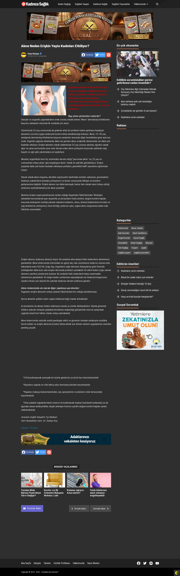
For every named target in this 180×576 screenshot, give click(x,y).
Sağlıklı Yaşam (82, 4)
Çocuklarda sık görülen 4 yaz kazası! (139, 110)
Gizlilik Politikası (62, 563)
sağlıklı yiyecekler (141, 253)
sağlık (143, 248)
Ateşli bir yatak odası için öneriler (137, 277)
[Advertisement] (66, 231)
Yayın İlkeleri (93, 563)
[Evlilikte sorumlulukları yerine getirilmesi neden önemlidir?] (138, 63)
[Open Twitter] (145, 563)
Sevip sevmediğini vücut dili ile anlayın (140, 290)
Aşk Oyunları (123, 233)
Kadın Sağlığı (64, 4)
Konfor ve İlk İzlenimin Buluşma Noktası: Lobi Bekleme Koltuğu (53, 494)
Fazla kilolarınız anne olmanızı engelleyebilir (98, 493)
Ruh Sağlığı (123, 248)
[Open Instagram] (151, 563)
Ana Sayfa (26, 563)
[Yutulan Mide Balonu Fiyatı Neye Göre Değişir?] (31, 480)
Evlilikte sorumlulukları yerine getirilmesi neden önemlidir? (134, 81)
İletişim (37, 563)
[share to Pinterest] (108, 54)
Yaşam (134, 248)
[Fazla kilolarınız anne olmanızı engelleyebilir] (100, 480)
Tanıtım (47, 563)
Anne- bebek (137, 228)
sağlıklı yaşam (124, 253)
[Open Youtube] (157, 563)
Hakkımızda (78, 563)
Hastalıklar (122, 243)
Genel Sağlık (139, 238)
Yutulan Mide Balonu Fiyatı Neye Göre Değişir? (31, 493)
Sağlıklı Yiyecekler (121, 4)
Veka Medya (33, 54)
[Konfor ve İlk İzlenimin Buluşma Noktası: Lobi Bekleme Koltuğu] (54, 480)
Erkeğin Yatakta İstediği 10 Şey (136, 283)
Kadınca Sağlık (100, 4)
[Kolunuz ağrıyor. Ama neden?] (77, 480)
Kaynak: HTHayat (29, 428)
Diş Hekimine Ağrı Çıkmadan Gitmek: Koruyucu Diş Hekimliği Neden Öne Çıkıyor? (139, 92)
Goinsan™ (55, 572)
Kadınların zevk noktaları (133, 117)
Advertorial (123, 228)
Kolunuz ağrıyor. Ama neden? (75, 491)
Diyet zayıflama (140, 233)
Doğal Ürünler (124, 238)
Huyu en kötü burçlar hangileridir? (137, 296)
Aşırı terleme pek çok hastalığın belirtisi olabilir (136, 103)
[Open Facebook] (138, 563)
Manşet (149, 243)
